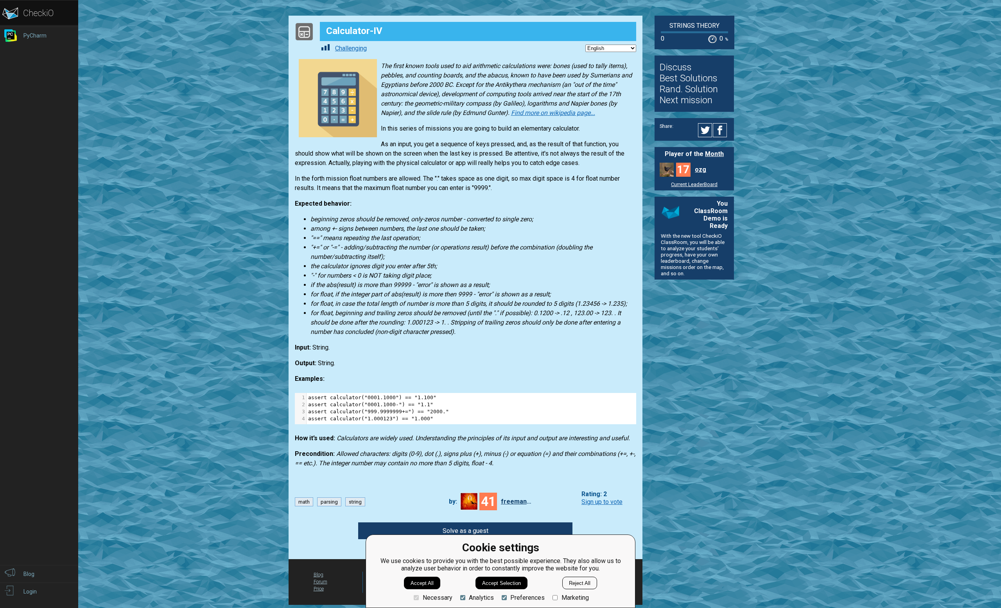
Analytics (481, 597)
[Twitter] (705, 130)
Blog (318, 575)
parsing (329, 502)
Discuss (676, 67)
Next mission (686, 100)
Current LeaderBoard (694, 184)
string (355, 502)
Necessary (437, 597)
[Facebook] (721, 130)
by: (453, 501)
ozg (700, 169)
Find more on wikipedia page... (553, 113)
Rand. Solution (689, 89)
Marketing (574, 597)
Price (319, 589)
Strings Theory (694, 25)
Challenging (351, 48)
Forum (320, 582)
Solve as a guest (465, 530)
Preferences (527, 597)
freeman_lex (516, 501)
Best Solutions (689, 78)
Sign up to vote (601, 502)
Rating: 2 (594, 494)
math (304, 502)
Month (714, 154)
